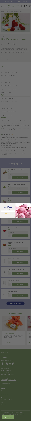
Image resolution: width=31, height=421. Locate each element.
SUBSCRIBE (8, 213)
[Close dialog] (30, 203)
